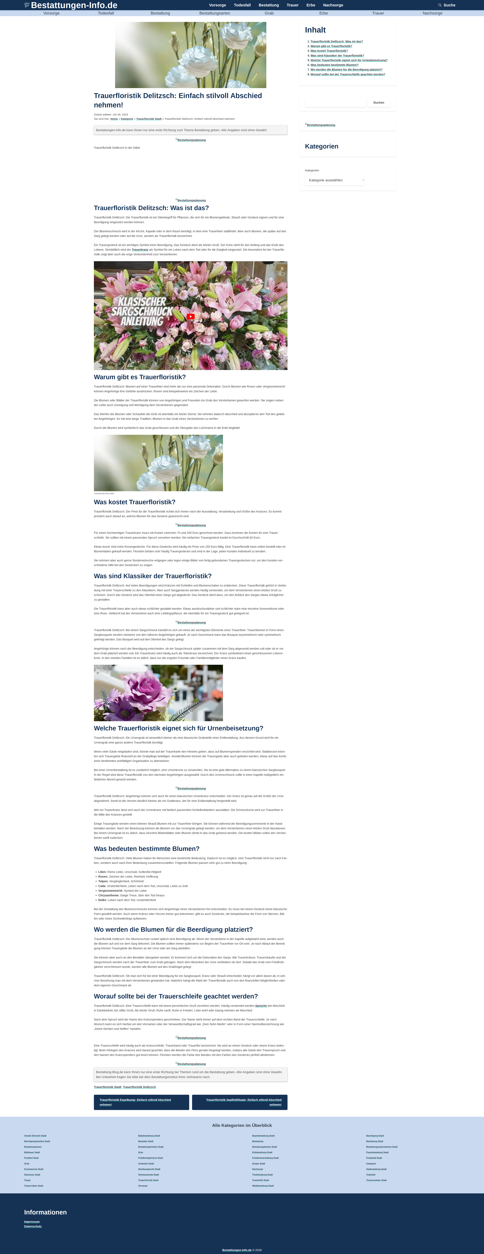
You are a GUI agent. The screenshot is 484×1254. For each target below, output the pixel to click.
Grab (269, 13)
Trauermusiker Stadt (376, 1180)
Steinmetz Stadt (32, 1174)
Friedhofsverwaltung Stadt (265, 1158)
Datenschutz (33, 1226)
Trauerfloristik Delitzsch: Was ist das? (337, 41)
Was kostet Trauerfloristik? (329, 50)
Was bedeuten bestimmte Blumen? (335, 65)
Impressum (32, 1221)
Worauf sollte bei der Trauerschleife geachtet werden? (348, 74)
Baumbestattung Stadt (263, 1136)
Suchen (378, 102)
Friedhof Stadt (31, 1158)
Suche (449, 5)
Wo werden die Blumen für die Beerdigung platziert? (347, 69)
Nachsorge (333, 5)
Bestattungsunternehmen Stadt (382, 1147)
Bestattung (269, 5)
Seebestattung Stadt (376, 1169)
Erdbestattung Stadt (262, 1152)
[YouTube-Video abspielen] (191, 316)
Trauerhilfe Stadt (260, 1180)
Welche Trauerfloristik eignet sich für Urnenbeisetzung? (349, 60)
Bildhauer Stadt (32, 1152)
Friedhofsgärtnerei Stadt (150, 1158)
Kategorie (127, 118)
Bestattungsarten (214, 13)
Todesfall (242, 5)
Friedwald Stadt (374, 1158)
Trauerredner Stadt (33, 1186)
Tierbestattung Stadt (262, 1174)
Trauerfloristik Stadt (149, 118)
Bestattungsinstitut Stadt (150, 1147)
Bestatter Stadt (145, 1141)
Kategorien (312, 170)
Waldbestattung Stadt (263, 1186)
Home (114, 118)
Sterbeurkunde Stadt (148, 1174)
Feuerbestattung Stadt (377, 1152)
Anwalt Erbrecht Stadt (35, 1136)
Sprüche (261, 1005)
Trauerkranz (140, 249)
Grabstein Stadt (146, 1163)
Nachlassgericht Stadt (149, 1169)
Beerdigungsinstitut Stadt (37, 1141)
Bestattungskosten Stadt (264, 1147)
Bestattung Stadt (374, 1141)
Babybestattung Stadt (149, 1136)
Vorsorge (217, 5)
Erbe (311, 5)
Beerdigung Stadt (375, 1136)
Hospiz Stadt (258, 1163)
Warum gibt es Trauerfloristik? (331, 46)
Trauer (293, 5)
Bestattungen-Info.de (74, 5)
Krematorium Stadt (33, 1169)
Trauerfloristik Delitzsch (139, 1087)
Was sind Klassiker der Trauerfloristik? (337, 55)
